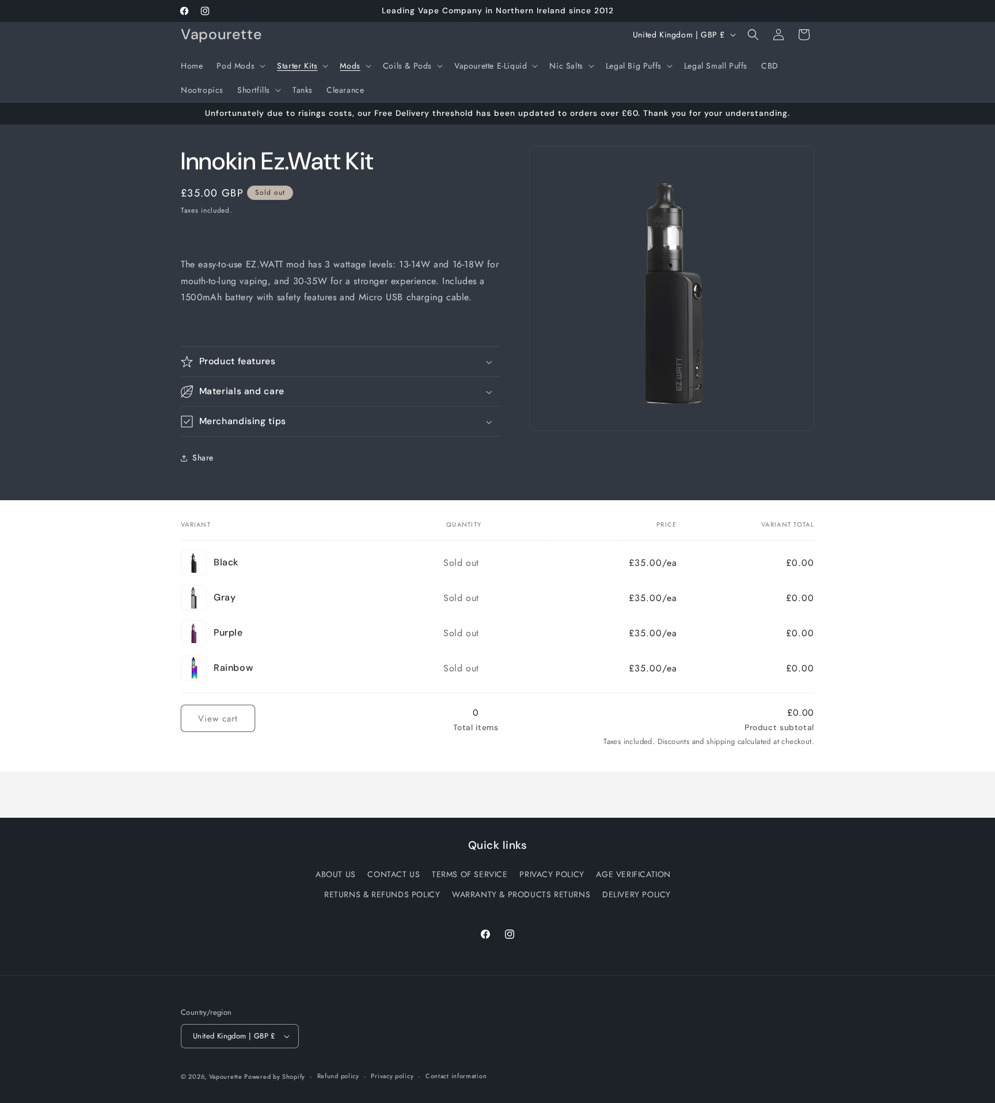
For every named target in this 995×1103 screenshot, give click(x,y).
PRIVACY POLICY (551, 874)
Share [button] (203, 458)
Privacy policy (392, 1076)
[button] (240, 66)
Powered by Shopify (274, 1076)
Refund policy (338, 1076)
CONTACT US (393, 874)
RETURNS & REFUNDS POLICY (382, 894)
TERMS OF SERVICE (470, 874)
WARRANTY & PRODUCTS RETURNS (521, 894)
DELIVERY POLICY (636, 894)
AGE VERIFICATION (633, 874)
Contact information (456, 1076)
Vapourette (227, 1076)
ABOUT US (336, 874)
